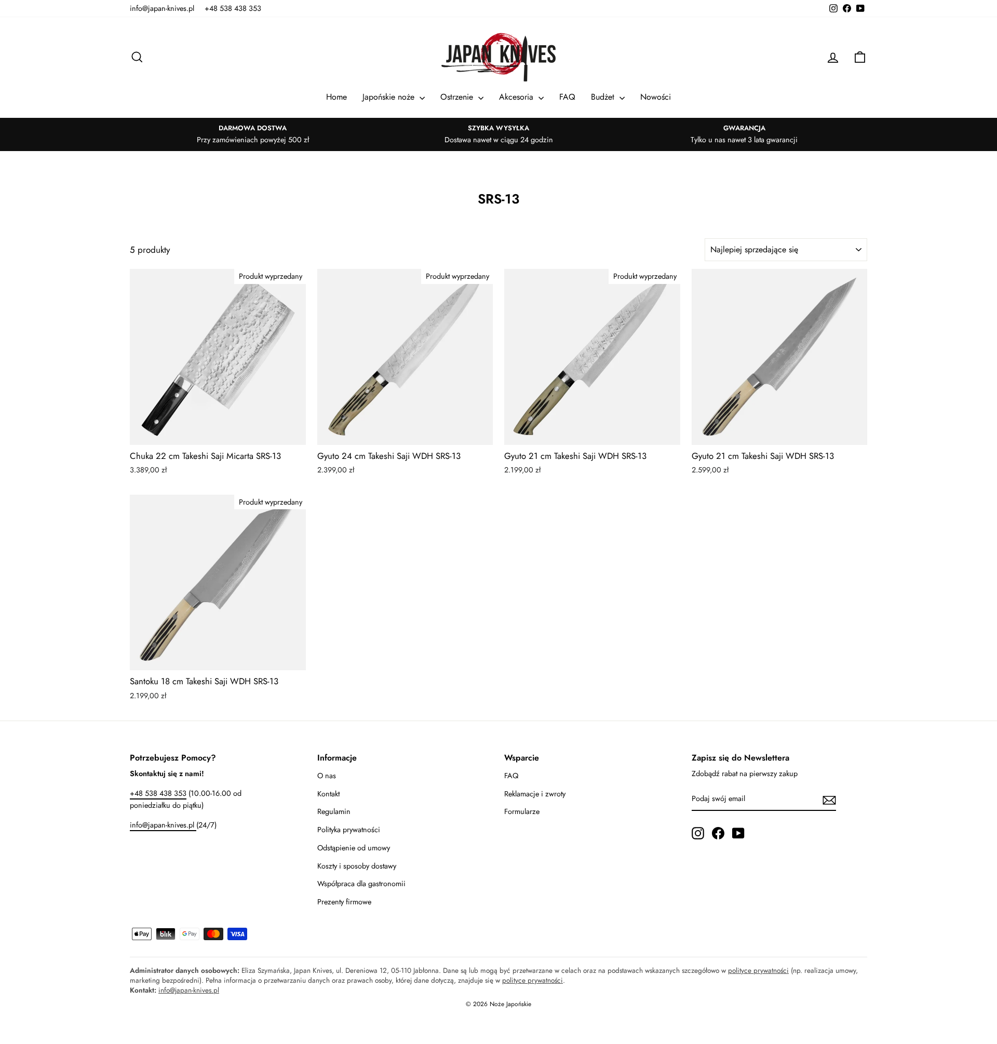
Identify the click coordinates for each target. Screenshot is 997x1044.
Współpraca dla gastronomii (361, 883)
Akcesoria (517, 97)
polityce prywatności (758, 970)
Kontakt (328, 794)
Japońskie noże (389, 97)
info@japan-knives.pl (162, 8)
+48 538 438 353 (233, 8)
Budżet (604, 97)
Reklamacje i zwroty (534, 794)
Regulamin (334, 811)
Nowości (655, 97)
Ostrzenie (458, 97)
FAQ (567, 97)
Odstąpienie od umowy (353, 848)
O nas (326, 775)
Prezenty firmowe (344, 902)
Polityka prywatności (348, 829)
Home (336, 97)
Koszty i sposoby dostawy (356, 866)
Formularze (522, 811)
